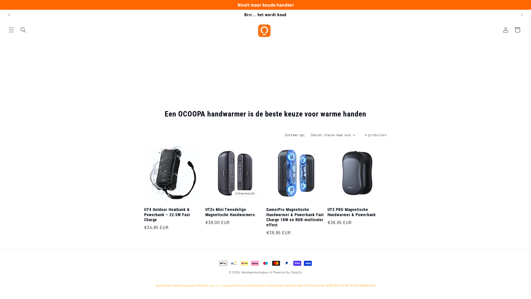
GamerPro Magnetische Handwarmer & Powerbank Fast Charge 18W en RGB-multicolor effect (295, 217)
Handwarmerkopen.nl (256, 272)
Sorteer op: (295, 134)
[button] (11, 30)
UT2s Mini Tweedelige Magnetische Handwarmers (230, 212)
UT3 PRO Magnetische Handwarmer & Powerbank (352, 212)
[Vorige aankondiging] (9, 15)
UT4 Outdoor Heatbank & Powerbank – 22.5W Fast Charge (167, 214)
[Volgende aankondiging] (521, 15)
